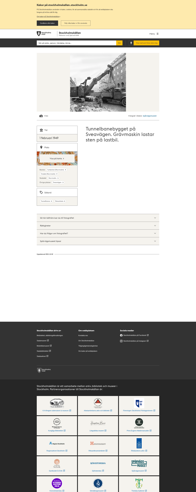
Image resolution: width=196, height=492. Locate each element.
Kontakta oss (83, 335)
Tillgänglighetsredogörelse (88, 346)
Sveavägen (57, 182)
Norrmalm (53, 178)
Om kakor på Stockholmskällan (48, 16)
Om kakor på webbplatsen (87, 351)
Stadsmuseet (41, 341)
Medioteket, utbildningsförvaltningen (50, 335)
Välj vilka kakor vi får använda (75, 23)
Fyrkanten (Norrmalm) (55, 170)
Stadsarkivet (41, 356)
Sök (119, 43)
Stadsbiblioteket (42, 351)
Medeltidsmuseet (43, 346)
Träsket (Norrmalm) (48, 174)
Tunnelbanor (45, 201)
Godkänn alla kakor (47, 23)
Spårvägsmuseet (149, 116)
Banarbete (59, 201)
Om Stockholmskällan (86, 341)
